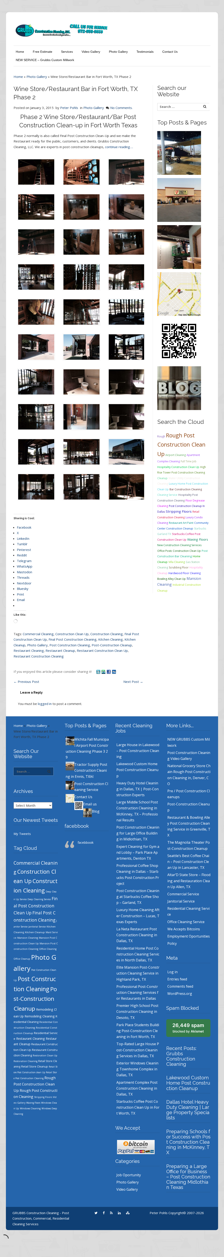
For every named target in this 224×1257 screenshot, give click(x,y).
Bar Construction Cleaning (186, 489)
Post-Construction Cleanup (112, 645)
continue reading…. (119, 147)
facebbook (77, 826)
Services (67, 51)
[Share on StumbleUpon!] (104, 671)
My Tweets (22, 833)
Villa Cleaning (176, 562)
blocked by (188, 1028)
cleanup (162, 478)
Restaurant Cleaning (29, 650)
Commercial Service (183, 894)
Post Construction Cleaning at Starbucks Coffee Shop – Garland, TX (137, 896)
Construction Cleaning (106, 634)
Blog (96, 811)
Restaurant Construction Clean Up (102, 650)
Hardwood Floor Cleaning (184, 573)
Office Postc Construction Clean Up (179, 551)
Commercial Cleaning (38, 634)
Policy (172, 943)
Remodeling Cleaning (39, 1016)
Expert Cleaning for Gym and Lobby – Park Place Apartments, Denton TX (137, 852)
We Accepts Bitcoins (183, 929)
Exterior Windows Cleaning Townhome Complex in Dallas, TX (137, 1069)
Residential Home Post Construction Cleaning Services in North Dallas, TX (137, 954)
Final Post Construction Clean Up (36, 906)
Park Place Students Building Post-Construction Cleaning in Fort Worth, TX (137, 1030)
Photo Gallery (118, 51)
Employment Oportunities (188, 936)
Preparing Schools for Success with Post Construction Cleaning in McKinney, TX (188, 1142)
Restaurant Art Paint (181, 523)
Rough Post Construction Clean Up (181, 444)
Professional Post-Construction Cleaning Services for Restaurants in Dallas (137, 992)
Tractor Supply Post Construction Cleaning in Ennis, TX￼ (86, 770)
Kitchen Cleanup (35, 932)
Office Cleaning (47, 948)
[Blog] (179, 388)
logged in (45, 703)
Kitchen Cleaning (110, 639)
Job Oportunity (128, 1175)
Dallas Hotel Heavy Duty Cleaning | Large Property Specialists (187, 1110)
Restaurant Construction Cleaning (39, 656)
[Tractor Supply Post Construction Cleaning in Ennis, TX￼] (179, 199)
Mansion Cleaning (27, 937)
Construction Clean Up (72, 634)
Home (20, 51)
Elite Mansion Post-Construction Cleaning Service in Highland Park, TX (137, 973)
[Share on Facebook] (109, 671)
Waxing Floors (197, 539)
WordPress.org (179, 993)
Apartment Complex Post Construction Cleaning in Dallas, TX (137, 1088)
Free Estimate (42, 51)
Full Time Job (188, 461)
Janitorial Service (37, 926)
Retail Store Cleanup (34, 1066)
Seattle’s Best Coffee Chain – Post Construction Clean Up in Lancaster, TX (188, 861)
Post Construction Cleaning (69, 645)
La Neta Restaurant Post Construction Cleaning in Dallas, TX (136, 935)
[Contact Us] (179, 293)
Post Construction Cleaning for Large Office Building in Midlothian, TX (137, 833)
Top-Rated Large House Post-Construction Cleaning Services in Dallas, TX (137, 1049)
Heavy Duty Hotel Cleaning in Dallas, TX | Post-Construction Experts (137, 789)
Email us (90, 804)
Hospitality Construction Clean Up (178, 467)
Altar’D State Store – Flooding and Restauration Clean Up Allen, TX (188, 880)
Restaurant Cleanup (60, 650)
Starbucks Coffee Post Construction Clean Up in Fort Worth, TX (137, 1107)
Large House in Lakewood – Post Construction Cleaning (137, 750)
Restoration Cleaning (25, 1061)
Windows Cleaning (30, 1108)
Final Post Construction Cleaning (72, 639)
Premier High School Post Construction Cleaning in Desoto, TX (137, 1011)
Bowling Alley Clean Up (171, 579)
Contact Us (170, 51)
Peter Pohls (69, 107)
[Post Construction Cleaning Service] (179, 246)
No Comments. (121, 107)
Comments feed (180, 986)
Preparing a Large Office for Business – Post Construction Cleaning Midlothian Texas (188, 1176)
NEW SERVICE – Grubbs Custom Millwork (45, 60)
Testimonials (145, 51)
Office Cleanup (22, 958)
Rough (161, 436)
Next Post (133, 681)
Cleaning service (167, 495)
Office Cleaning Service (186, 921)
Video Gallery (91, 51)
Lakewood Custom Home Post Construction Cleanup (137, 769)
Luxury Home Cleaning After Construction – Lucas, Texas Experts (137, 915)
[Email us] (179, 340)
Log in (172, 971)
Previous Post (26, 681)
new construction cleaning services (179, 545)
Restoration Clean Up (45, 1055)
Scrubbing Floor (179, 567)
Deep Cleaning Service (39, 899)
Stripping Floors (179, 511)
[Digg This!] (114, 671)
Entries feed (177, 979)
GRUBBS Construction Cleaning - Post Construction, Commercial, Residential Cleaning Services (40, 1218)
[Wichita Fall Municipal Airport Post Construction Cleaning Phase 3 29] (179, 152)
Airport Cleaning (175, 455)
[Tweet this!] (98, 671)
